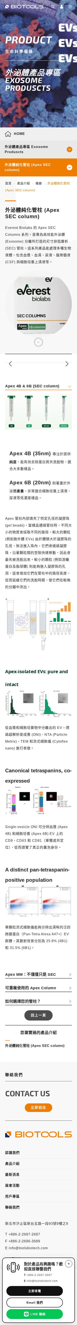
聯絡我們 (12, 1207)
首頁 (8, 183)
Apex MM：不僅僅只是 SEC (30, 974)
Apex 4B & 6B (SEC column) (32, 386)
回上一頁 (38, 1015)
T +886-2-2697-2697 (22, 1234)
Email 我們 (35, 1302)
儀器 (39, 183)
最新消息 (12, 1174)
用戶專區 (12, 1196)
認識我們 (12, 1153)
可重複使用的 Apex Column (30, 988)
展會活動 (12, 1185)
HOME (19, 134)
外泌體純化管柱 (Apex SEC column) (28, 167)
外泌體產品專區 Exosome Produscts (26, 149)
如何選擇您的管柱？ (23, 1001)
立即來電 (34, 1291)
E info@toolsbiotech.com (26, 1248)
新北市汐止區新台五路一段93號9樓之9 (36, 1223)
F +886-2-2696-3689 (22, 1241)
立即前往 (38, 1107)
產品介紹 (23, 183)
